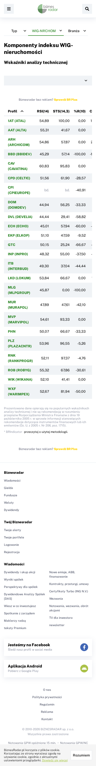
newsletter (56, 625)
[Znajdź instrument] (87, 9)
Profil (12, 111)
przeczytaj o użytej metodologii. (46, 432)
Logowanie (11, 545)
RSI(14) (43, 111)
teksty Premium (15, 628)
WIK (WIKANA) (20, 379)
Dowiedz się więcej (55, 760)
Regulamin (47, 704)
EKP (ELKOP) (19, 235)
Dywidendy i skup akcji (19, 572)
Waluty (9, 502)
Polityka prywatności (47, 697)
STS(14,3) (61, 111)
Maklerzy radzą (15, 620)
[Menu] (9, 9)
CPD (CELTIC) (19, 178)
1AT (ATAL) (17, 121)
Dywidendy (11, 510)
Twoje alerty (12, 530)
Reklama (47, 712)
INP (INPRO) (18, 254)
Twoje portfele (14, 537)
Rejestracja (12, 552)
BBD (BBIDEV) (20, 154)
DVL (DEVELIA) (20, 217)
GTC (11, 245)
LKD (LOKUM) (19, 278)
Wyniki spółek (13, 579)
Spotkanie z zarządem (19, 613)
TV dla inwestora (61, 618)
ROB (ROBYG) (19, 370)
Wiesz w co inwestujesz (20, 606)
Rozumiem (81, 755)
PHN (12, 331)
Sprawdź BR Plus (65, 99)
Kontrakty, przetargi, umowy (69, 584)
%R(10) (80, 111)
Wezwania (56, 598)
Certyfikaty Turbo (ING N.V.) (68, 591)
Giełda (8, 488)
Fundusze (10, 495)
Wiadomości (12, 480)
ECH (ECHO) (18, 226)
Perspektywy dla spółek (21, 587)
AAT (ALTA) (17, 130)
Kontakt (47, 719)
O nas (47, 690)
